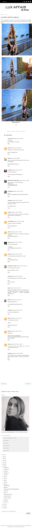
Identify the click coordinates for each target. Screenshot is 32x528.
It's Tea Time (6, 490)
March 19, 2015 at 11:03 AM (17, 344)
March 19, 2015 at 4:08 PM (18, 353)
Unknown (10, 147)
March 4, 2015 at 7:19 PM (24, 180)
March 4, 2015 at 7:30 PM (18, 191)
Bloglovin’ (21, 174)
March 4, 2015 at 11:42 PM (17, 254)
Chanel (13, 131)
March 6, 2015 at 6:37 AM (17, 310)
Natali (9, 158)
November (6, 469)
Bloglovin (6, 450)
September (6, 473)
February (5, 500)
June (5, 478)
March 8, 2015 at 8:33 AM (16, 331)
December (6, 467)
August (5, 474)
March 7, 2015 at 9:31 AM (16, 318)
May (5, 480)
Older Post (28, 383)
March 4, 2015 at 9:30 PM (16, 212)
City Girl (5, 492)
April (5, 482)
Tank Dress (6, 487)
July (5, 476)
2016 (4, 464)
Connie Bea (10, 170)
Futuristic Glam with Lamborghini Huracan (11, 489)
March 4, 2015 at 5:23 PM (18, 138)
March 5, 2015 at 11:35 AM (15, 288)
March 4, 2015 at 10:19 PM (19, 221)
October (5, 471)
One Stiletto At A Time (12, 265)
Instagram (6, 445)
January (5, 501)
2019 (4, 458)
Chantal (9, 299)
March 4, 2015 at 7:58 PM (17, 200)
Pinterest (6, 448)
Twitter (5, 443)
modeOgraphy (10, 191)
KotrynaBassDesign (19, 526)
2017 (4, 462)
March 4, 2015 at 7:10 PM (17, 170)
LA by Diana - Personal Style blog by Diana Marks (19, 525)
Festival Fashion (7, 485)
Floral (18, 131)
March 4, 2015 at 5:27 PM (16, 147)
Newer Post (4, 383)
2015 (4, 465)
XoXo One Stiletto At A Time (13, 270)
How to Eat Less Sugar (8, 494)
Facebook (6, 440)
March (5, 484)
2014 (4, 504)
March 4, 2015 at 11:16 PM (17, 231)
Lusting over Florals (7, 497)
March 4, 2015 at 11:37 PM (17, 242)
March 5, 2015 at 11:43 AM (16, 299)
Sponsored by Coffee (14, 174)
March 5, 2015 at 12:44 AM (22, 265)
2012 (4, 507)
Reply (9, 143)
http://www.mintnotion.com (12, 152)
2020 (4, 456)
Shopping (22, 131)
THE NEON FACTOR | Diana (13, 180)
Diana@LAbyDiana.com (9, 438)
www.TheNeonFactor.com (12, 185)
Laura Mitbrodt (11, 221)
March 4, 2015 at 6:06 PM (15, 158)
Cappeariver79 (10, 138)
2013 (4, 505)
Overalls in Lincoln (7, 496)
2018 (4, 460)
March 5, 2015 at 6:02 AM (17, 276)
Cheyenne (9, 242)
